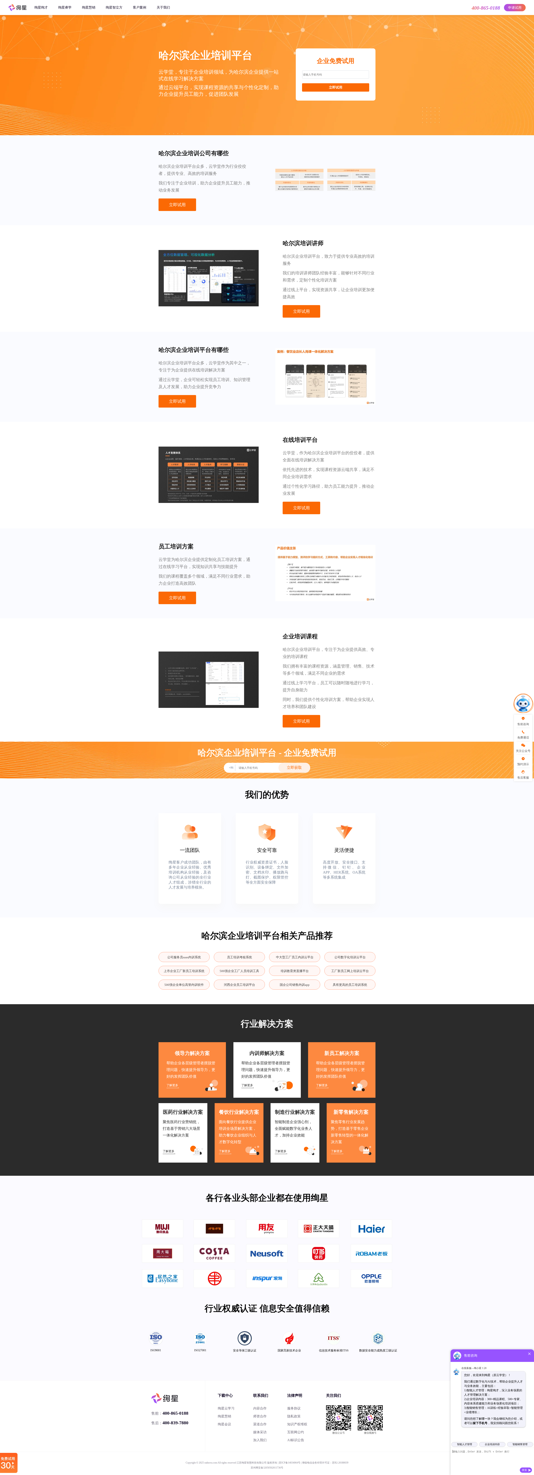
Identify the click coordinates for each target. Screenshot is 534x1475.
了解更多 (172, 1085)
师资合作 (260, 1416)
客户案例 (139, 7)
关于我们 (163, 7)
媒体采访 (260, 1432)
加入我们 (260, 1440)
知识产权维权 (297, 1424)
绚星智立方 (114, 7)
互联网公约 (295, 1432)
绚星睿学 (65, 7)
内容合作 (260, 1408)
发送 (524, 1470)
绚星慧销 (88, 7)
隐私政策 (294, 1416)
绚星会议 (224, 1424)
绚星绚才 (41, 7)
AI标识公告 (295, 1440)
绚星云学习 (226, 1408)
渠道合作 (260, 1424)
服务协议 (294, 1408)
